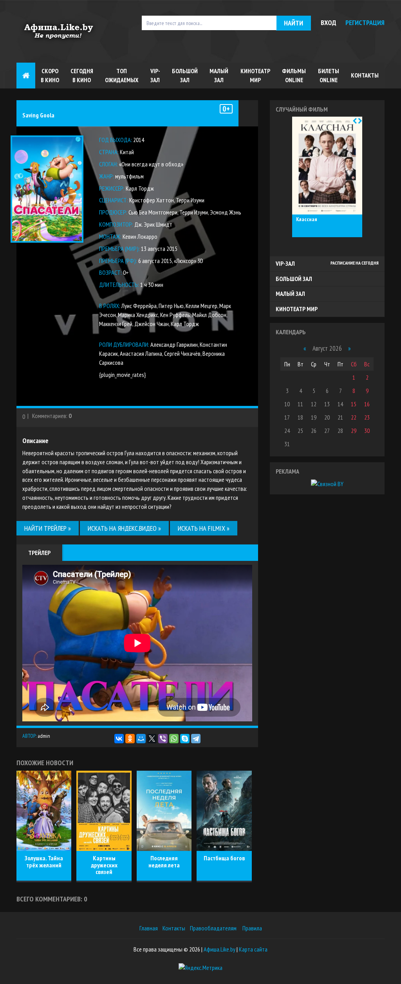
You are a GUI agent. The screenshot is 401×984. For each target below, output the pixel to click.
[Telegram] (195, 738)
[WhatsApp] (174, 738)
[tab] (327, 264)
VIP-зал (155, 75)
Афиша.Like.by (219, 949)
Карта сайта (253, 949)
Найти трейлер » (47, 528)
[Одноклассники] (130, 738)
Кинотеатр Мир (255, 75)
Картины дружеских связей (104, 865)
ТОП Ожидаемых (121, 75)
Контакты (365, 75)
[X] (152, 738)
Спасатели (38, 108)
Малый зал (219, 75)
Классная (306, 219)
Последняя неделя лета (164, 861)
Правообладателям (213, 928)
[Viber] (163, 738)
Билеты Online (328, 75)
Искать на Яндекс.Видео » (124, 528)
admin (44, 735)
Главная (148, 928)
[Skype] (185, 738)
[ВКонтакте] (119, 738)
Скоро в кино (50, 75)
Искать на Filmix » (203, 528)
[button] (354, 121)
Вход (328, 22)
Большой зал (185, 75)
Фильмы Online (294, 75)
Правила (252, 928)
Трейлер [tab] (39, 553)
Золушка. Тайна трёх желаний (44, 861)
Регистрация (365, 22)
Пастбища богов (224, 858)
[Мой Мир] (141, 738)
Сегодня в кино (81, 75)
